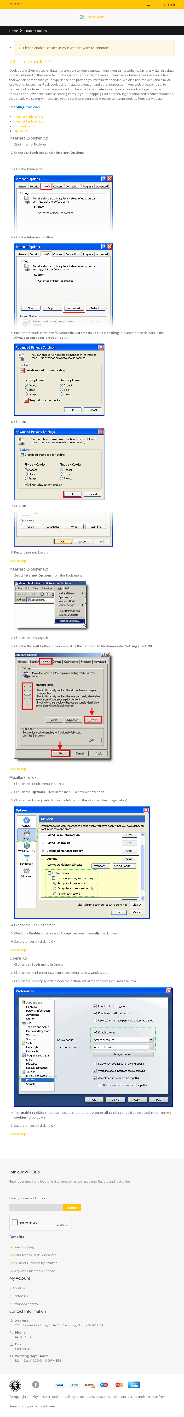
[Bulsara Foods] (92, 17)
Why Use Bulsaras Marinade (34, 1271)
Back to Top (17, 561)
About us (18, 1288)
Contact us (20, 1296)
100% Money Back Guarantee (35, 1255)
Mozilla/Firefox (24, 126)
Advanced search (25, 1304)
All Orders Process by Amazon (36, 1263)
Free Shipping (24, 1247)
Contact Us (23, 1349)
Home (13, 31)
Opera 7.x (21, 131)
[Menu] (148, 4)
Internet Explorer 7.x (28, 116)
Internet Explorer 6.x (28, 121)
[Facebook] (35, 1384)
